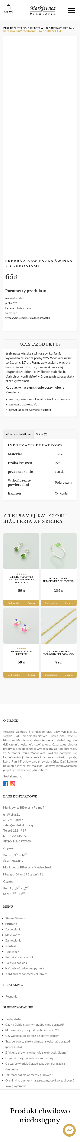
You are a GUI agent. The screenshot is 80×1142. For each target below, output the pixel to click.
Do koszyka (13, 603)
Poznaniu (11, 996)
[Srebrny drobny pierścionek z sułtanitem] (59, 551)
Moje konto (12, 935)
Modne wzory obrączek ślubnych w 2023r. (32, 1030)
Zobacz (31, 603)
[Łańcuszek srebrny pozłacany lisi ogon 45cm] (59, 626)
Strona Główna (15, 918)
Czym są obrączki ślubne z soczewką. (29, 1058)
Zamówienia (13, 929)
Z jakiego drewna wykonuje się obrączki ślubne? (36, 1052)
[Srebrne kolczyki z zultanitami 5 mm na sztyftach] (21, 551)
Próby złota (13, 1019)
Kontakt (10, 946)
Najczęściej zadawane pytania (24, 968)
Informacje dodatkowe (18, 434)
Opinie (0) (41, 434)
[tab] (18, 434)
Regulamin (12, 951)
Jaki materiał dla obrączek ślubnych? (29, 1075)
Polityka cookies (16, 963)
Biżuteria (11, 924)
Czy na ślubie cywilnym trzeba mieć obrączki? (34, 1024)
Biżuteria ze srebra (33, 521)
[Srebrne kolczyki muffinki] (21, 626)
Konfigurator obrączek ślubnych (26, 974)
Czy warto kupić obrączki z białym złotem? (33, 1035)
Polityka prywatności (19, 957)
